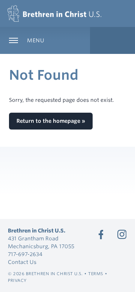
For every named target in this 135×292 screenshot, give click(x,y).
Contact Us (22, 262)
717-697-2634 (25, 254)
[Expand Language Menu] (112, 40)
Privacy (17, 280)
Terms (95, 273)
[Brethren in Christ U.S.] (54, 13)
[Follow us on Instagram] (122, 234)
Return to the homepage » (50, 121)
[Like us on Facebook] (101, 234)
